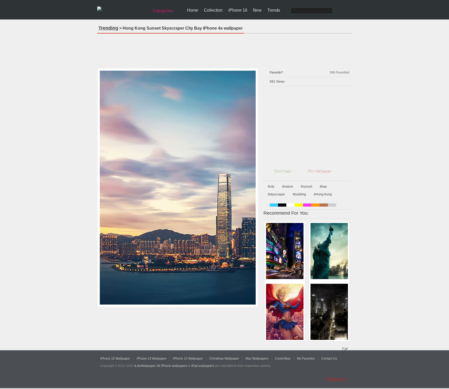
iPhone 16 (237, 10)
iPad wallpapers (202, 366)
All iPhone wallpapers (172, 366)
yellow (299, 205)
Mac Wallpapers (257, 358)
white (290, 205)
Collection (213, 10)
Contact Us (329, 358)
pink (307, 205)
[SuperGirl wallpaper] (284, 312)
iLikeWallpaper (144, 366)
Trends (273, 10)
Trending (108, 28)
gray (332, 205)
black (282, 205)
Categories (163, 11)
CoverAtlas (282, 358)
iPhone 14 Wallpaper (188, 358)
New (257, 10)
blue (274, 205)
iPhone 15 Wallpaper (115, 358)
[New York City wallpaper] (284, 251)
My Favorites (306, 358)
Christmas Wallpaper (224, 358)
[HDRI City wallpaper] (329, 312)
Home (192, 10)
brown (324, 205)
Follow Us (336, 379)
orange (315, 205)
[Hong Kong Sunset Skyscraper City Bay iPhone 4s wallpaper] (178, 188)
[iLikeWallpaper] (122, 8)
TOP (344, 349)
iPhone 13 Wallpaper (152, 358)
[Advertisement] (224, 49)
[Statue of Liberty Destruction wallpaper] (329, 251)
